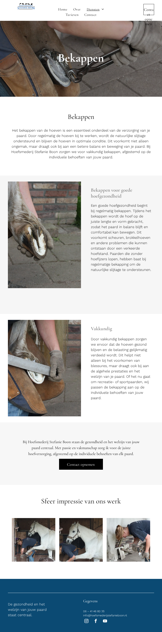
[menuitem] (62, 9)
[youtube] (105, 621)
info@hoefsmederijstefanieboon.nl (105, 615)
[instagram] (86, 621)
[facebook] (96, 621)
